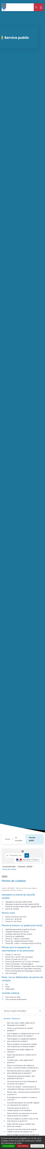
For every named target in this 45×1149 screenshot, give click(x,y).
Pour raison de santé (12, 997)
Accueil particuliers (9, 866)
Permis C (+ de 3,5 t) (12, 954)
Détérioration (10, 989)
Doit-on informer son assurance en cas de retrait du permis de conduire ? (22, 1114)
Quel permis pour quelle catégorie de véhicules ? (20, 1051)
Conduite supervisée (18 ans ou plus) (18, 934)
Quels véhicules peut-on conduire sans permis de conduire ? (21, 1125)
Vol (6, 984)
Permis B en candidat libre (14, 936)
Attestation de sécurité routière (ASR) (18, 902)
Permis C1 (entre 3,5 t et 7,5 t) (16, 959)
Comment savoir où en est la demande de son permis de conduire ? (22, 1082)
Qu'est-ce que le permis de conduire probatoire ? (20, 1029)
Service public (32, 839)
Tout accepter (8, 1146)
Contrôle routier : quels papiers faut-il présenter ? (20, 1061)
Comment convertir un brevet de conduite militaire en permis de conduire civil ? (22, 1130)
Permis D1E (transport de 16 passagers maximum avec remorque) (23, 972)
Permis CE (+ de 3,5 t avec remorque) (19, 957)
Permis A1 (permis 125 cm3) (15, 917)
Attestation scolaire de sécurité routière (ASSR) (22, 904)
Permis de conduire (9, 869)
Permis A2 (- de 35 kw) (13, 919)
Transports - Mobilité (25, 866)
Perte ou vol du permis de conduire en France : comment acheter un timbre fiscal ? (23, 1066)
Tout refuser (23, 1146)
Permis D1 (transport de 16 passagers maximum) (23, 968)
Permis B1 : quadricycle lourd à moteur (19, 941)
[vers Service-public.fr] (28, 860)
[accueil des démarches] (22, 851)
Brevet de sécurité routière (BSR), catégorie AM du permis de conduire (23, 908)
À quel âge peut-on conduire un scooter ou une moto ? (22, 1098)
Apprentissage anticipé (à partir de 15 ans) (20, 929)
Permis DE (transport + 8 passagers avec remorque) (24, 966)
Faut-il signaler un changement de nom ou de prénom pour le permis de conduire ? (23, 1035)
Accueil (7, 839)
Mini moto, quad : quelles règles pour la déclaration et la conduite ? (21, 1024)
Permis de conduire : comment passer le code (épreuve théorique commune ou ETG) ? (23, 1088)
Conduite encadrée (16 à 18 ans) (17, 932)
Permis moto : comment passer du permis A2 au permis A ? (23, 1093)
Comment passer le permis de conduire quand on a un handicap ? (19, 1109)
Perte (7, 987)
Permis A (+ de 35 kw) (13, 921)
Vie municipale (18, 839)
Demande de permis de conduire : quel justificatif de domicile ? (21, 1077)
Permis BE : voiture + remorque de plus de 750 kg (23, 943)
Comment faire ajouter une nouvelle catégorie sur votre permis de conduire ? (23, 1104)
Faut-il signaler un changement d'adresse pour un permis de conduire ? (21, 1040)
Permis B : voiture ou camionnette (17, 939)
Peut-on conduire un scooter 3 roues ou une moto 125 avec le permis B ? (22, 1120)
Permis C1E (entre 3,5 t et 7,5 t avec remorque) (22, 961)
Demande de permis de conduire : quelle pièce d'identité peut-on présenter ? (21, 1072)
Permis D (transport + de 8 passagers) (19, 964)
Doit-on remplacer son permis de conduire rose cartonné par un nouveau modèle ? (22, 1045)
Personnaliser (37, 1146)
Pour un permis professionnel (15, 999)
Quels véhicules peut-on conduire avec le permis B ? (21, 1056)
